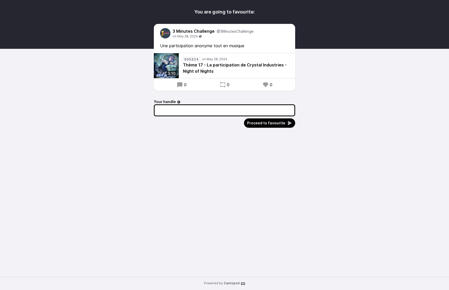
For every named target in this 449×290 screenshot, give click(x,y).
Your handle (165, 101)
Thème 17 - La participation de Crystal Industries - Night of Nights (235, 68)
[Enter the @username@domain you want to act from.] (179, 102)
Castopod (232, 283)
